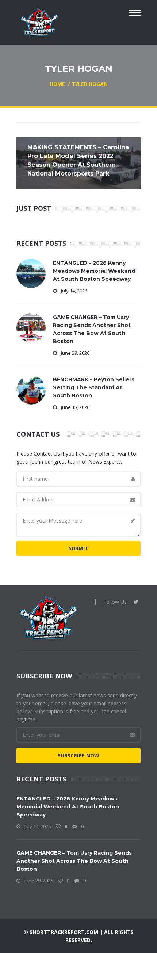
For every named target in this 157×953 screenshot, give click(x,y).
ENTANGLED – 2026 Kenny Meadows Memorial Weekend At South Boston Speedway (94, 271)
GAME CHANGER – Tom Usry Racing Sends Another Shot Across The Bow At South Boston (74, 861)
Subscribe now (78, 755)
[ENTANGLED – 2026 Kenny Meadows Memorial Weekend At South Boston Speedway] (31, 272)
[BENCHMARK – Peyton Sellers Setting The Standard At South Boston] (31, 389)
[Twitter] (136, 602)
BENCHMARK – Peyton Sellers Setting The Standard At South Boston (93, 387)
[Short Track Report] (39, 21)
